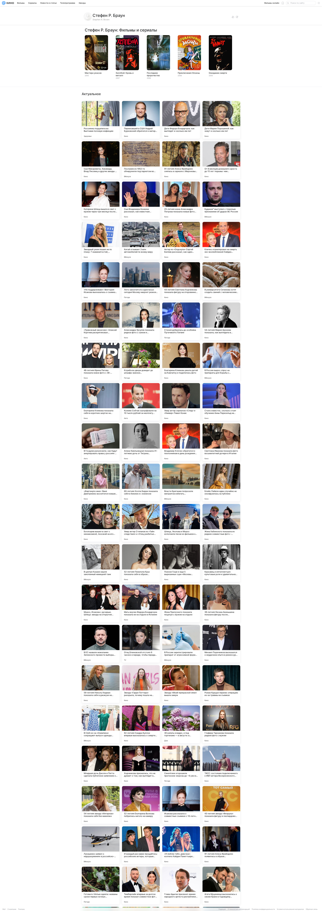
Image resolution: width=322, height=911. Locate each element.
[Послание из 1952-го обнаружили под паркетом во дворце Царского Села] (141, 160)
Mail (4, 909)
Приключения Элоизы (189, 73)
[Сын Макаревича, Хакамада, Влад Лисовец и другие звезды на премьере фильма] (100, 160)
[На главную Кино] (10, 3)
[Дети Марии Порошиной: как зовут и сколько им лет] (221, 120)
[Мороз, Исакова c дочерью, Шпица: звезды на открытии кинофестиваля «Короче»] (100, 603)
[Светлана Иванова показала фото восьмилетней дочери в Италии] (221, 442)
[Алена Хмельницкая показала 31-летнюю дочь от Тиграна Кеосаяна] (141, 442)
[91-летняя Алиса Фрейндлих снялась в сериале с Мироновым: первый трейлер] (181, 160)
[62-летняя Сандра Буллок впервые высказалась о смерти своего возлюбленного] (141, 724)
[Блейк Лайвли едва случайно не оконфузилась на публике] (221, 482)
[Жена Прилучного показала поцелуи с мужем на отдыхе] (181, 603)
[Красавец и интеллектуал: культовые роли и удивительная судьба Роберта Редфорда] (221, 563)
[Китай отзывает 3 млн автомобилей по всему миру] (141, 241)
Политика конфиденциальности (263, 909)
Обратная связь (311, 909)
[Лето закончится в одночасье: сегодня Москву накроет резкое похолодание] (141, 281)
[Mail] (4, 3)
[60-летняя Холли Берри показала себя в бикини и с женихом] (141, 482)
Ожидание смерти (218, 73)
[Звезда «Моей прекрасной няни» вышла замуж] (181, 684)
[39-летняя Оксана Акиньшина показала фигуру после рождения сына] (221, 603)
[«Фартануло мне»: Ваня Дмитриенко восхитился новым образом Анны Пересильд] (100, 482)
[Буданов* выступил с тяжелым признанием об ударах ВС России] (221, 200)
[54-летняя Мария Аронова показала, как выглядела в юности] (221, 321)
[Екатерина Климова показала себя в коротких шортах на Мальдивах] (100, 402)
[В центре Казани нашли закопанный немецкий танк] (100, 563)
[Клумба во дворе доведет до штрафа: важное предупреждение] (141, 362)
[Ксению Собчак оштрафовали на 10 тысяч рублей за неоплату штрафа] (141, 402)
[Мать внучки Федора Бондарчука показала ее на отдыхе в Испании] (141, 603)
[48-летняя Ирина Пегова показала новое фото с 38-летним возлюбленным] (100, 362)
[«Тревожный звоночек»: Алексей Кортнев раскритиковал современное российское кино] (100, 321)
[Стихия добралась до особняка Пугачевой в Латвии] (181, 321)
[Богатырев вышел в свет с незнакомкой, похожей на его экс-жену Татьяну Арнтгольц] (100, 523)
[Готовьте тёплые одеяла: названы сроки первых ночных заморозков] (100, 885)
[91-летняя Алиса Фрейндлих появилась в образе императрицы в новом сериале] (221, 845)
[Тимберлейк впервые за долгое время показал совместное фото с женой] (141, 885)
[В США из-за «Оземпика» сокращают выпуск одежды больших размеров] (100, 724)
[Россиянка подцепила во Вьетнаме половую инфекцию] (100, 120)
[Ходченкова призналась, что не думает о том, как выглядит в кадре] (141, 765)
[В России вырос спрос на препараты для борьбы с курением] (221, 362)
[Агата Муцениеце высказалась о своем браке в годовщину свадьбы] (221, 885)
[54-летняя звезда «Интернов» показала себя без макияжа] (100, 805)
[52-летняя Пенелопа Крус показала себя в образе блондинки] (141, 563)
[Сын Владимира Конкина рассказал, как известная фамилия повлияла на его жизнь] (141, 200)
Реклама (21, 909)
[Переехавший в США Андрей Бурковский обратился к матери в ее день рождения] (141, 120)
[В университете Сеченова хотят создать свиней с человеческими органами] (221, 281)
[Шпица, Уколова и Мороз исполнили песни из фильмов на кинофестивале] (181, 523)
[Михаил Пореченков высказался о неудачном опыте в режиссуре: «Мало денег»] (221, 644)
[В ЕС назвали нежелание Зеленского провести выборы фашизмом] (100, 644)
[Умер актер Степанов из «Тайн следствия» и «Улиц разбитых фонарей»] (141, 523)
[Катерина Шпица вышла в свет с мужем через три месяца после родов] (100, 200)
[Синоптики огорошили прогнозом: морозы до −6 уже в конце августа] (181, 765)
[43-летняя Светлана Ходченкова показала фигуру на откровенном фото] (181, 281)
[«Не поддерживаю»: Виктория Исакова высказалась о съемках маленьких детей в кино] (100, 281)
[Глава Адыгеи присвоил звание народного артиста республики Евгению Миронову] (181, 885)
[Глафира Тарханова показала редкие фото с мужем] (221, 724)
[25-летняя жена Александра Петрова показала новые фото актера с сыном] (181, 200)
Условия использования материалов (290, 909)
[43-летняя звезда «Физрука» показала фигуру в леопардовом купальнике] (221, 805)
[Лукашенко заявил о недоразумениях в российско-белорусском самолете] (100, 845)
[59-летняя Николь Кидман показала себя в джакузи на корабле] (100, 684)
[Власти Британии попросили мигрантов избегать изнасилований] (181, 482)
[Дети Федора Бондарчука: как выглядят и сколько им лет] (181, 120)
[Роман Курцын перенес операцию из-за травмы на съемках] (221, 684)
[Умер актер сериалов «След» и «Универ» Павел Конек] (181, 402)
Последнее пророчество (153, 74)
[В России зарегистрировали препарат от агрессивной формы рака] (181, 644)
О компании (12, 909)
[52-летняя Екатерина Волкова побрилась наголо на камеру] (141, 805)
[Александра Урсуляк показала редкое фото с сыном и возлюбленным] (141, 321)
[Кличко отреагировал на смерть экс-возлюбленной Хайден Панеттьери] (221, 241)
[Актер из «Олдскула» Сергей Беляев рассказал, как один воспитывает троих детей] (181, 241)
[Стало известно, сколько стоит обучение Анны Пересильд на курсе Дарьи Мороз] (221, 402)
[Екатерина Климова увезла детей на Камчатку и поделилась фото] (181, 362)
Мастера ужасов (93, 73)
